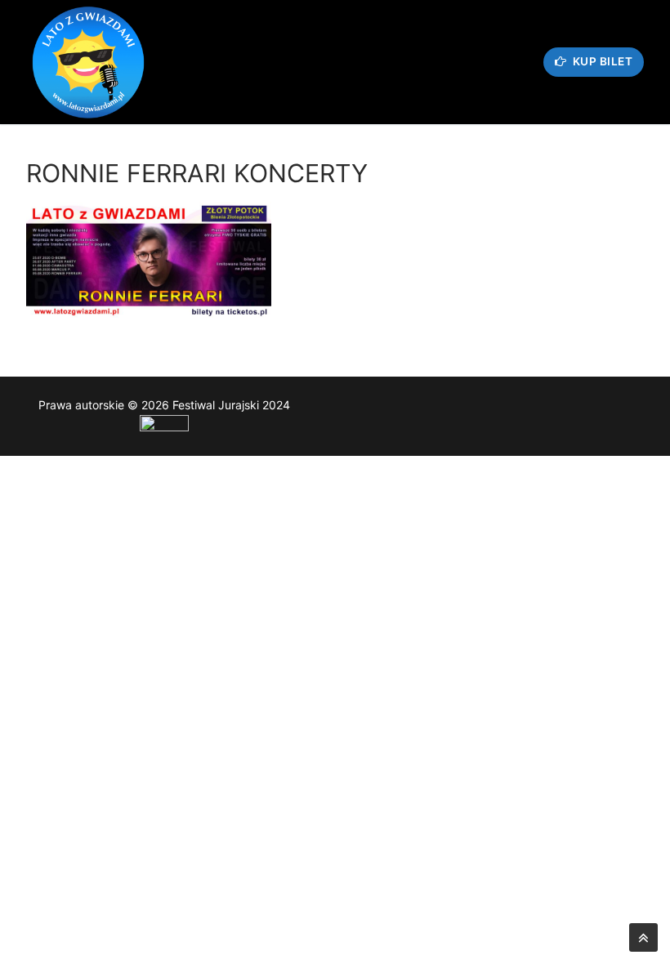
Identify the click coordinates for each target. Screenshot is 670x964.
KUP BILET (601, 61)
